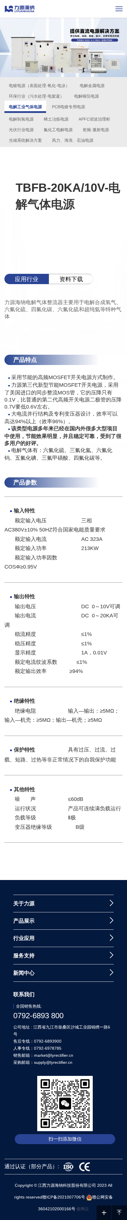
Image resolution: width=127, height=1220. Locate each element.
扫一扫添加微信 (65, 1138)
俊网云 (82, 1208)
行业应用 (24, 938)
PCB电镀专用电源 (68, 106)
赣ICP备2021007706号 (63, 1197)
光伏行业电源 (21, 129)
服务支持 (24, 956)
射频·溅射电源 (96, 129)
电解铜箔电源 (86, 96)
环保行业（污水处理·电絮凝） (36, 96)
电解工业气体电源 (25, 106)
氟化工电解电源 (58, 129)
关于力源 (24, 903)
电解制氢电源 (21, 119)
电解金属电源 (92, 85)
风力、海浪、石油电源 (72, 140)
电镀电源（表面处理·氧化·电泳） (39, 85)
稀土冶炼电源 (56, 119)
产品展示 (24, 921)
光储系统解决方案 (25, 140)
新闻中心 (24, 973)
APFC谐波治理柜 (94, 119)
